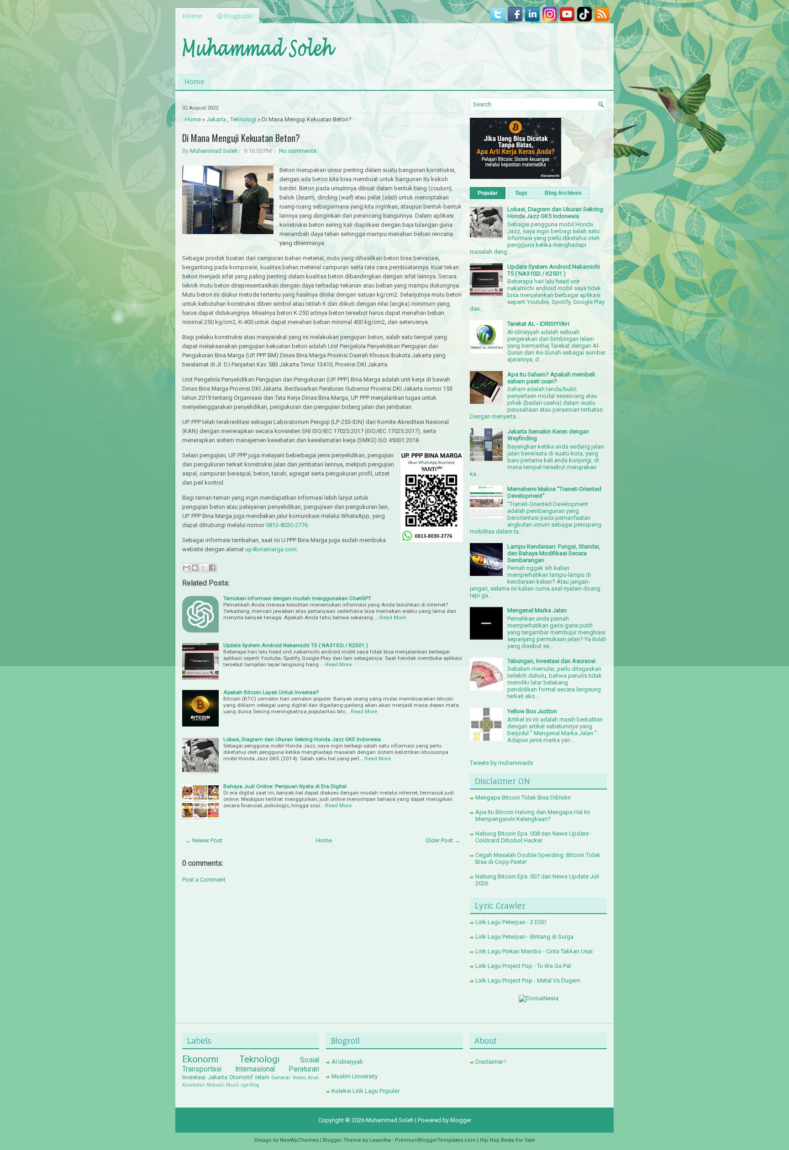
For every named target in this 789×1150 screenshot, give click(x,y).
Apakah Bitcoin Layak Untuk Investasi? (271, 692)
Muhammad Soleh (214, 150)
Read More (392, 617)
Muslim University (354, 1076)
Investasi (193, 1077)
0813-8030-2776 (287, 525)
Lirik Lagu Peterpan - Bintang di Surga (524, 936)
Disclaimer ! (490, 1061)
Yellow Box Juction (532, 711)
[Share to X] (203, 567)
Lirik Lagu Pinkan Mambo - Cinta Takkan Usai (534, 951)
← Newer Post (203, 840)
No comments (297, 150)
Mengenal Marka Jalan (537, 610)
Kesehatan (193, 1085)
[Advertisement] (500, 46)
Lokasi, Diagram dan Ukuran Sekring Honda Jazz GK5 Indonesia (302, 739)
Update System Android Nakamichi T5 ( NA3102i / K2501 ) (295, 645)
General (280, 1077)
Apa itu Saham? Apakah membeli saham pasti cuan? (551, 378)
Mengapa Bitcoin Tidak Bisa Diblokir (523, 797)
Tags (521, 193)
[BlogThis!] (195, 567)
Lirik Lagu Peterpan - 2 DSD (511, 922)
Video (299, 1077)
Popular (488, 193)
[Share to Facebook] (212, 567)
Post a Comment (204, 879)
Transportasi (201, 1069)
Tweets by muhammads (501, 762)
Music (232, 1085)
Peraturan (304, 1069)
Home (192, 16)
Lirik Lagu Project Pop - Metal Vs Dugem (527, 980)
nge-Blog (250, 1085)
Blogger (460, 1120)
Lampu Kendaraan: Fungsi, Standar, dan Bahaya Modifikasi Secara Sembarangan (553, 553)
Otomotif (241, 1077)
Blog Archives (563, 193)
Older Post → (443, 840)
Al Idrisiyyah (347, 1061)
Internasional (255, 1069)
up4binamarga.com (271, 549)
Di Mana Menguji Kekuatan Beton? (241, 137)
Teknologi (243, 119)
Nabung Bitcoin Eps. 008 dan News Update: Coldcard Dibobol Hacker (532, 837)
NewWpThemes (299, 1140)
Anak (313, 1078)
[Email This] (186, 567)
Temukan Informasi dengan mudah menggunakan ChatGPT (297, 598)
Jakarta (216, 119)
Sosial (309, 1060)
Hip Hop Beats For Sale (507, 1140)
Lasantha (380, 1140)
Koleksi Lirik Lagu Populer (365, 1090)
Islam (262, 1077)
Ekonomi (200, 1059)
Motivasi (215, 1085)
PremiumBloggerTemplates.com (435, 1140)
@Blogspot (234, 16)
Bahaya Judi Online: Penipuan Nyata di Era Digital (285, 786)
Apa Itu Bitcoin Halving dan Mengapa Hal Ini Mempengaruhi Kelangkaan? (532, 815)
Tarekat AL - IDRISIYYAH (538, 323)
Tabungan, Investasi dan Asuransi (551, 661)
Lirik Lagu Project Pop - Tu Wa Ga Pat (523, 965)
